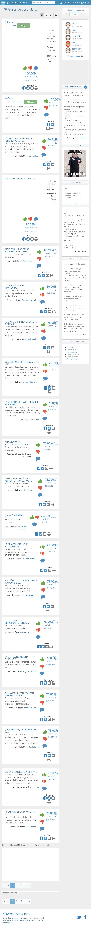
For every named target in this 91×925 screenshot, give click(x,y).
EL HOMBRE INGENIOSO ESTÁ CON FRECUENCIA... (19, 694)
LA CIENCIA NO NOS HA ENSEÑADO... (16, 658)
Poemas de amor (73, 352)
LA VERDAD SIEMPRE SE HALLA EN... (20, 813)
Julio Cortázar (28, 490)
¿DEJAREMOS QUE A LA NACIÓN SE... (20, 730)
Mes (81, 14)
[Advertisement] (25, 46)
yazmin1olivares (18, 102)
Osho (37, 419)
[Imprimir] (36, 89)
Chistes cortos (72, 347)
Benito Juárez (34, 747)
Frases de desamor (73, 354)
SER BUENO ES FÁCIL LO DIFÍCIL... (21, 178)
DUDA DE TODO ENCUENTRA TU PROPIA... (17, 443)
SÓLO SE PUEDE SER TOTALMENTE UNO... (22, 363)
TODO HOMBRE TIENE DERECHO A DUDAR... (21, 322)
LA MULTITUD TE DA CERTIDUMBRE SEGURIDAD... (22, 403)
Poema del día (75, 258)
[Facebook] (24, 89)
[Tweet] (28, 89)
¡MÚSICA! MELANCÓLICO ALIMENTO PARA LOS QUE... (18, 479)
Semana (74, 14)
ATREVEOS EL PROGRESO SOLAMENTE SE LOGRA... (17, 250)
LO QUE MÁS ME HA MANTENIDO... (15, 286)
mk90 (14, 25)
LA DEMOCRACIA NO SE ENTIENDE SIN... (16, 545)
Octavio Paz (33, 156)
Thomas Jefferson (29, 559)
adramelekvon (81, 138)
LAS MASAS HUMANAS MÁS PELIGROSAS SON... (18, 139)
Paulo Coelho (32, 339)
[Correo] (32, 89)
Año (67, 18)
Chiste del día (75, 182)
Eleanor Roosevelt (29, 300)
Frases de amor (72, 357)
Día (67, 14)
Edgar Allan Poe (29, 671)
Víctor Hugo (27, 261)
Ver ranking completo (75, 56)
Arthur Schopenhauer (31, 382)
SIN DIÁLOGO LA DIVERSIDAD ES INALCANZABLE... (21, 581)
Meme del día (75, 145)
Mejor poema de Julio (73, 86)
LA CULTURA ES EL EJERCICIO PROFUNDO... (17, 621)
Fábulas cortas (72, 359)
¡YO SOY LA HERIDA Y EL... (15, 516)
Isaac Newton (30, 826)
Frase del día (76, 205)
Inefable (9, 98)
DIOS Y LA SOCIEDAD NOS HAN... (21, 771)
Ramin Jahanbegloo (29, 595)
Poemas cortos (72, 350)
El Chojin (9, 22)
